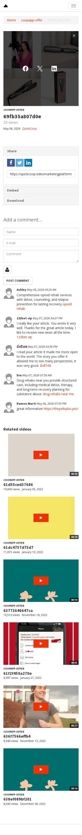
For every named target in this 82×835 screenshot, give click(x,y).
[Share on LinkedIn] (28, 163)
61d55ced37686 (18, 484)
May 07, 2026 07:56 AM (37, 375)
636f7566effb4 (17, 736)
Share (12, 151)
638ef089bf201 (17, 799)
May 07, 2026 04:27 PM (47, 318)
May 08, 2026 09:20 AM (41, 290)
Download (15, 200)
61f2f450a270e (17, 673)
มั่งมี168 (45, 365)
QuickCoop (29, 129)
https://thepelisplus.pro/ (61, 408)
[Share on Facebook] (11, 163)
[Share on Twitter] (19, 163)
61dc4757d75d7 (18, 547)
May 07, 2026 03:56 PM (42, 347)
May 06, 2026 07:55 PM (51, 403)
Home (11, 20)
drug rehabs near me (58, 394)
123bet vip (24, 337)
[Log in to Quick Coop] (7, 269)
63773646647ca (18, 610)
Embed (12, 190)
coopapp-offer (31, 20)
